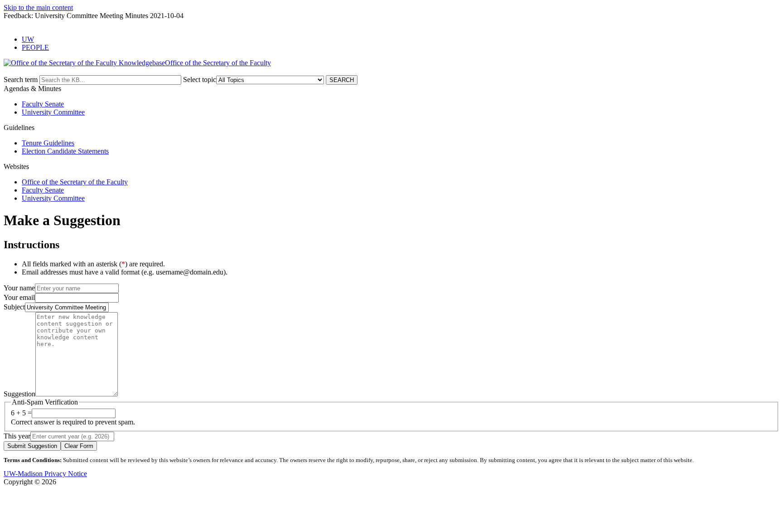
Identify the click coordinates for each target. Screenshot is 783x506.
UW (28, 39)
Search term (21, 79)
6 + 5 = (21, 413)
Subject (14, 307)
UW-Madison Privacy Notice (45, 473)
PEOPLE (35, 47)
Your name (19, 288)
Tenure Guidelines (48, 143)
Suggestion (19, 394)
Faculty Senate (43, 104)
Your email (19, 297)
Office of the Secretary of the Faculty (75, 182)
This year (17, 436)
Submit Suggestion (32, 446)
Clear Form (78, 446)
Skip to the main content (38, 7)
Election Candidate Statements (65, 151)
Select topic (199, 79)
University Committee (53, 112)
